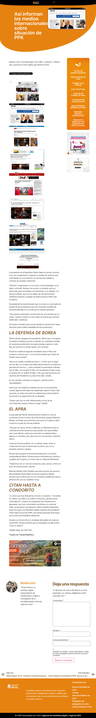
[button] (54, 2)
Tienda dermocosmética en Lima (81, 695)
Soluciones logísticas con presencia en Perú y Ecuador (78, 123)
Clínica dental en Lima (78, 78)
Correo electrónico (61, 640)
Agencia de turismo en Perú (78, 94)
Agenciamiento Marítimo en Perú (78, 106)
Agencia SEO (75, 715)
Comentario (58, 600)
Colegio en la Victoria (78, 84)
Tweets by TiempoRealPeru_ (21, 535)
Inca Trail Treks (78, 89)
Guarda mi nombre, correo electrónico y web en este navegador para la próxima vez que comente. (71, 653)
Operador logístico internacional (78, 114)
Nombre (57, 630)
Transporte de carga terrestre (78, 100)
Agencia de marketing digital (54, 715)
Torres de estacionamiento (78, 72)
